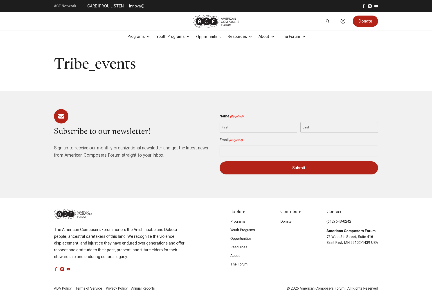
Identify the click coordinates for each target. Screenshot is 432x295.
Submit (298, 167)
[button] (365, 21)
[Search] (327, 21)
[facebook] (363, 6)
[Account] (343, 21)
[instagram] (370, 6)
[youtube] (376, 6)
